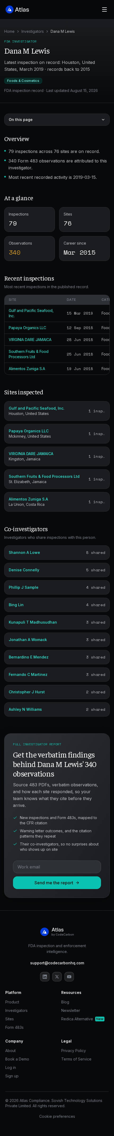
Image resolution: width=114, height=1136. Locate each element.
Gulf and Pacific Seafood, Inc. (36, 408)
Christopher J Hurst (27, 692)
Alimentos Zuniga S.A (27, 368)
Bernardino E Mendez (29, 657)
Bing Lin (16, 604)
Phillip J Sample (23, 587)
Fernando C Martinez (28, 674)
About (10, 1050)
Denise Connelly (24, 570)
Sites (9, 1019)
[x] (57, 976)
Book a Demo (17, 1059)
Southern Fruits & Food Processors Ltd (44, 476)
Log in (10, 1067)
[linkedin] (45, 976)
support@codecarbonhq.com (57, 963)
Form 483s (14, 1027)
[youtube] (69, 976)
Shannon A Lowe (24, 552)
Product (12, 1002)
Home (9, 31)
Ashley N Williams (25, 709)
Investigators (32, 31)
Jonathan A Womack (28, 639)
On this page (21, 119)
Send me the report (53, 882)
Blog (65, 1002)
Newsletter (70, 1010)
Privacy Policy (73, 1050)
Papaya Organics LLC (27, 327)
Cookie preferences (57, 1116)
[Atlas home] (17, 9)
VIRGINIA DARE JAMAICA (30, 339)
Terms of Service (76, 1059)
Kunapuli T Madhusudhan (33, 622)
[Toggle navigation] (104, 9)
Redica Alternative (82, 1019)
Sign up (12, 1076)
